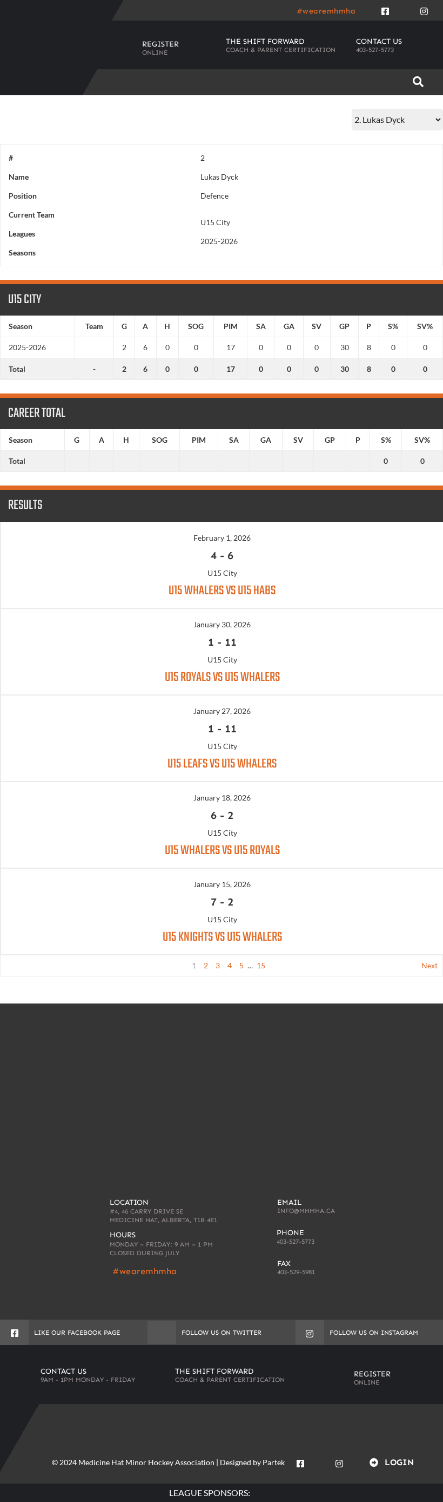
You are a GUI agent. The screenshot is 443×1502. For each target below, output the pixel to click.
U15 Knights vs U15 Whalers (222, 937)
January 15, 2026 (222, 884)
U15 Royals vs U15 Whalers (222, 677)
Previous (20, 965)
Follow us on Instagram (374, 1332)
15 (261, 965)
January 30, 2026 (222, 624)
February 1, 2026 (222, 537)
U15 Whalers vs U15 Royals (222, 851)
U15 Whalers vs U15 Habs (222, 591)
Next (429, 965)
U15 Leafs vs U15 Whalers (222, 764)
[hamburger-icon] (383, 82)
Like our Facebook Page (77, 1332)
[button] (417, 82)
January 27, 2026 (222, 711)
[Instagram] (424, 9)
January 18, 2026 (222, 797)
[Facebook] (385, 9)
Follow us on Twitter (221, 1332)
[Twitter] (404, 9)
